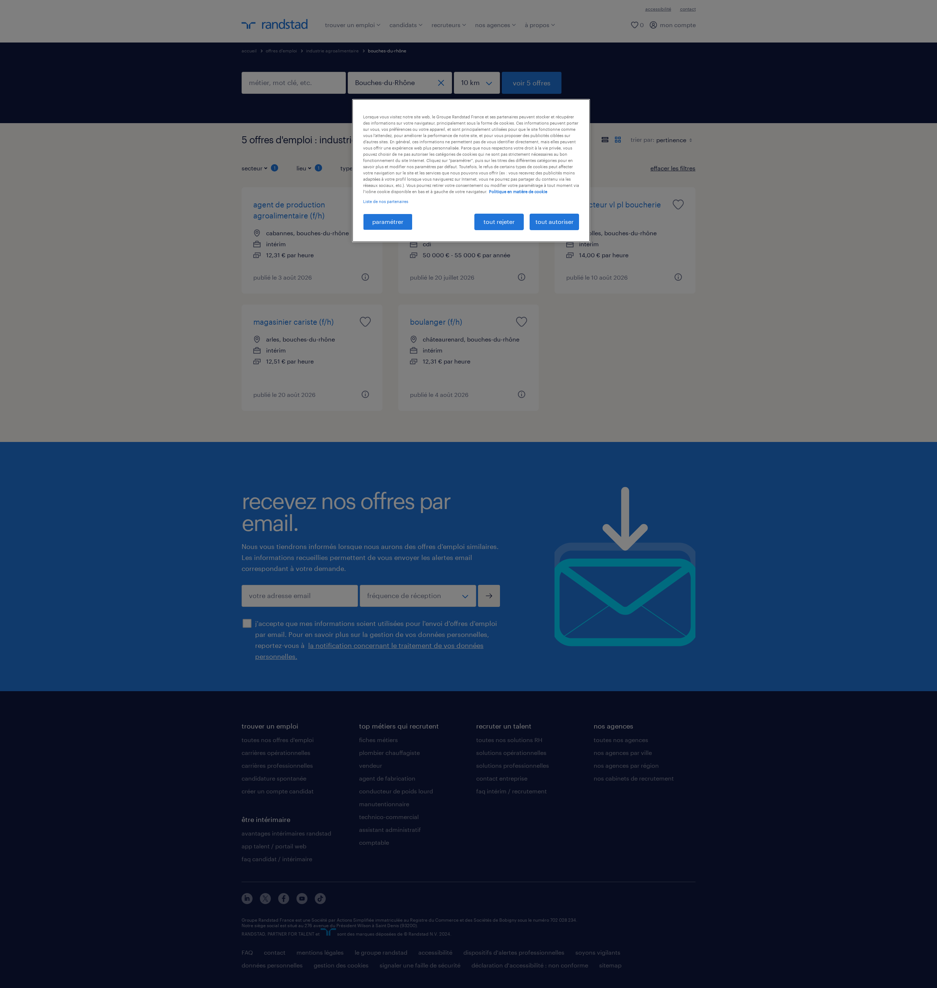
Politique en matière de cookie (518, 191)
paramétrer (387, 221)
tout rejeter (499, 221)
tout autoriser (554, 221)
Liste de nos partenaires (385, 201)
